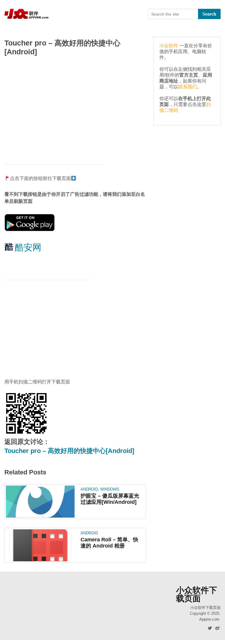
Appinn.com (209, 619)
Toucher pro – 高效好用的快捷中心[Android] (69, 450)
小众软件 (168, 45)
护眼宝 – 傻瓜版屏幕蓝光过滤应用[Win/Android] (110, 499)
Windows (109, 489)
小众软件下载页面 (196, 594)
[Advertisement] (75, 107)
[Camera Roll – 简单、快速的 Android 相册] (40, 545)
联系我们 (187, 86)
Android (89, 489)
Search (209, 13)
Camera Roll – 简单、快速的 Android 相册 (109, 543)
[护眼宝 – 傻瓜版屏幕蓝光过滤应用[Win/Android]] (40, 501)
